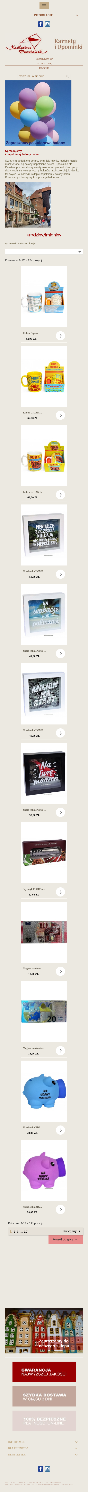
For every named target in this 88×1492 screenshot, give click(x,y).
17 (26, 1231)
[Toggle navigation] (44, 5)
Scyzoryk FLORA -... (34, 889)
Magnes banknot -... (33, 968)
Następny (72, 1231)
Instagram (47, 24)
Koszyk (44, 68)
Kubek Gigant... (31, 333)
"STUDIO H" (37, 1483)
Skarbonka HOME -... (34, 571)
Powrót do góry (66, 1239)
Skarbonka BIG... (32, 1127)
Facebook (40, 24)
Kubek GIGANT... (32, 412)
